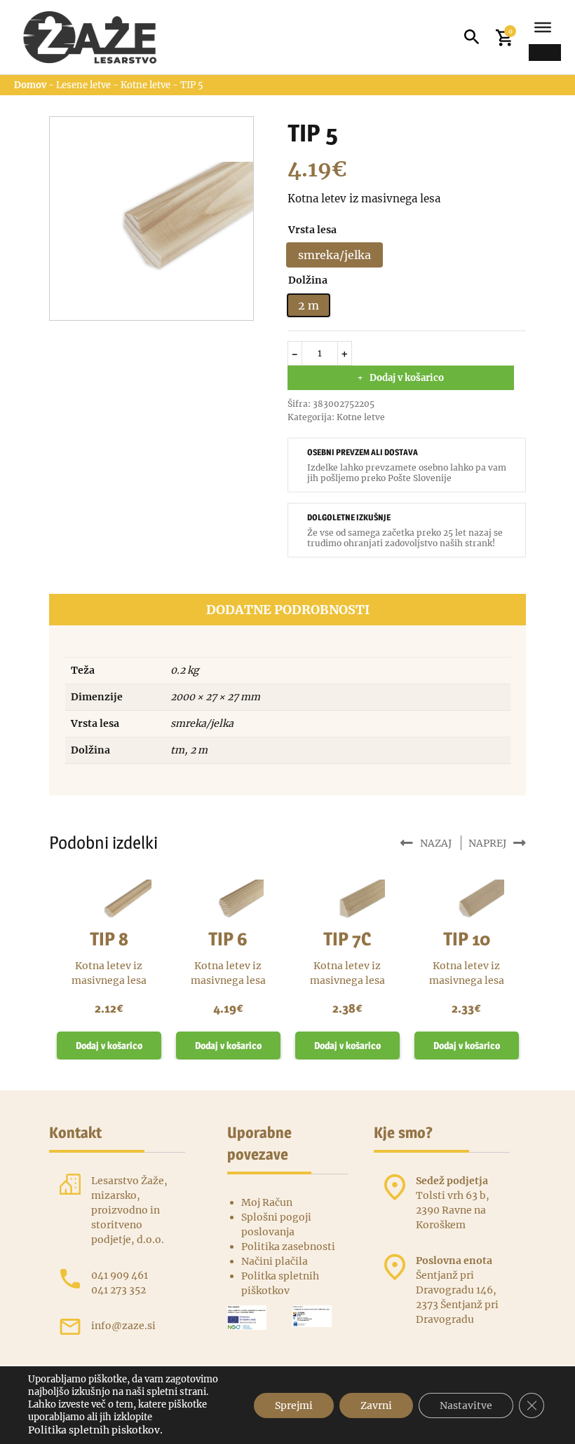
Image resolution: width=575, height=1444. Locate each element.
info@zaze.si (123, 1325)
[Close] (545, 52)
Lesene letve (83, 85)
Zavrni (376, 1405)
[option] (334, 255)
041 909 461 (119, 1275)
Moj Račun (266, 1202)
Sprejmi (294, 1405)
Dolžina (307, 280)
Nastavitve (466, 1405)
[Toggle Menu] (542, 27)
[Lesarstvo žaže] (96, 37)
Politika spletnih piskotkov (94, 1430)
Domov (30, 85)
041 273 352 (118, 1290)
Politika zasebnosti (288, 1246)
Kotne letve (145, 85)
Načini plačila (274, 1261)
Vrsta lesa (312, 229)
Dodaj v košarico (407, 378)
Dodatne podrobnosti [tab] (288, 610)
